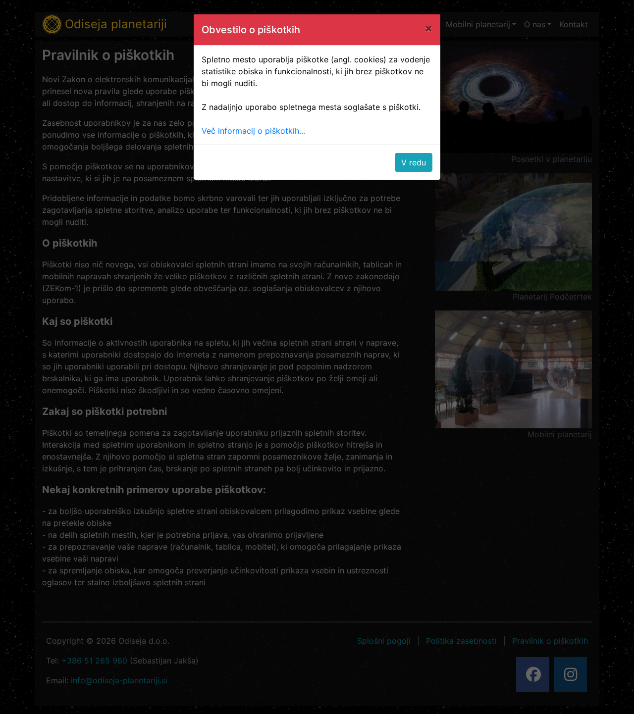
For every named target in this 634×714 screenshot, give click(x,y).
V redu (413, 162)
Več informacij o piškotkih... (253, 131)
